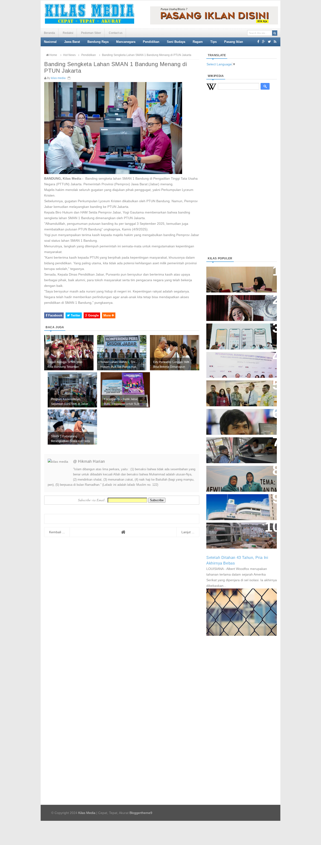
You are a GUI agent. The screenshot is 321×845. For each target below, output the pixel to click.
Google (93, 315)
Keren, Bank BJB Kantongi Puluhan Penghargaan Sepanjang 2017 (240, 362)
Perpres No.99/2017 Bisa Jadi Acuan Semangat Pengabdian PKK (237, 476)
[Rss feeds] (275, 41)
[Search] (274, 33)
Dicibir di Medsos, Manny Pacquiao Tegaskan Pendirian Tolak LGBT (237, 419)
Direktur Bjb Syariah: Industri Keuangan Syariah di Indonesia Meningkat (239, 277)
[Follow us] (269, 41)
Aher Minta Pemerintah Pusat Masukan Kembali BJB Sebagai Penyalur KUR (239, 505)
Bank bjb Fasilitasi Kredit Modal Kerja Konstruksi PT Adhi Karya (240, 388)
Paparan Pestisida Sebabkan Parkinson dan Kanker (236, 530)
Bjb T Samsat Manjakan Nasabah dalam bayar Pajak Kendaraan (240, 445)
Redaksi (68, 33)
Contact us (115, 33)
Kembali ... (57, 532)
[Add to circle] (263, 41)
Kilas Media (86, 813)
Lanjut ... (187, 532)
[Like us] (258, 41)
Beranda (49, 33)
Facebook (54, 315)
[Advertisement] (241, 178)
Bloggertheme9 (140, 813)
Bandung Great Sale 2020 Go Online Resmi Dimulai (236, 331)
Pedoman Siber (91, 33)
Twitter (75, 315)
